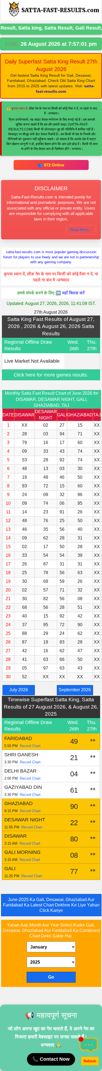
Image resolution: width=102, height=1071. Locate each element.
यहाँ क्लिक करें (73, 293)
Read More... (81, 230)
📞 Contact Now (51, 1059)
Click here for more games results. (51, 375)
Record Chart (30, 746)
